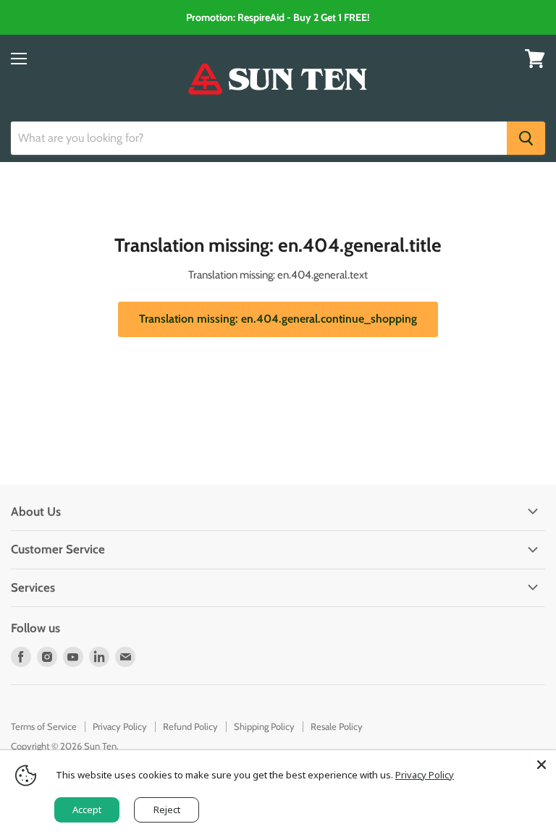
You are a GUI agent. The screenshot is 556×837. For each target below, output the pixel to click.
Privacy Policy (120, 726)
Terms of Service (44, 726)
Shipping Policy (264, 726)
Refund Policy (190, 726)
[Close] (541, 764)
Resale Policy (337, 726)
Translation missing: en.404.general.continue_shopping (278, 319)
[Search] (526, 138)
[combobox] (259, 138)
